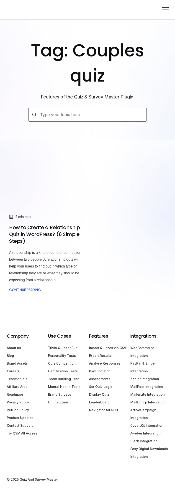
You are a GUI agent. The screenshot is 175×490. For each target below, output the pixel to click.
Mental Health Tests (64, 387)
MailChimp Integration (148, 402)
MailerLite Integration (147, 394)
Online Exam (58, 402)
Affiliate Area (17, 387)
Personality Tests (62, 356)
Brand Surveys (59, 394)
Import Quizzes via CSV (107, 348)
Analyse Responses (105, 363)
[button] (165, 10)
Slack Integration (143, 441)
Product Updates (20, 418)
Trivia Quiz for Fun (62, 348)
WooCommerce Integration (142, 352)
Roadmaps (15, 394)
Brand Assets (17, 363)
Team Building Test (63, 379)
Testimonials (17, 379)
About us (14, 348)
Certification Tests (63, 371)
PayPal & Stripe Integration (142, 367)
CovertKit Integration (146, 425)
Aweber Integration (145, 433)
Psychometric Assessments (100, 375)
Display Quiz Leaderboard (99, 398)
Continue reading (25, 289)
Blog (10, 356)
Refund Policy (18, 410)
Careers (13, 371)
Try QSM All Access (22, 433)
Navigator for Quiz (103, 410)
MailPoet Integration (146, 387)
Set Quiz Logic (100, 387)
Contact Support (20, 425)
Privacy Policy (18, 402)
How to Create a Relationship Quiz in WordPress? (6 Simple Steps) (44, 234)
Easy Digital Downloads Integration (149, 452)
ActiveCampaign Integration (143, 414)
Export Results (100, 356)
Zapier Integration (144, 379)
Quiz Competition (62, 363)
